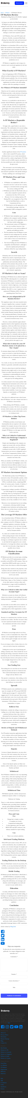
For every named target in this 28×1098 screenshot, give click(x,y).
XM (2, 1080)
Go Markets (4, 1065)
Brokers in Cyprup (5, 1058)
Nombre (14, 974)
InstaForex (3, 1086)
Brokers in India (5, 1056)
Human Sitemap (5, 1039)
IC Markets (4, 1082)
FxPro (2, 1084)
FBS (2, 1078)
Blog (2, 1041)
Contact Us (4, 1043)
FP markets (23, 152)
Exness (2, 1089)
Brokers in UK (4, 1050)
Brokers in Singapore (6, 1054)
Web (14, 987)
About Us (3, 1032)
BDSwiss (3, 1071)
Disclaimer (3, 1036)
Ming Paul (13, 926)
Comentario (14, 956)
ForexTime (3, 1063)
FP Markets (4, 1067)
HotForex (3, 1073)
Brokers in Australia (6, 1052)
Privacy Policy (4, 1034)
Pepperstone (4, 1069)
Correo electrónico (14, 981)
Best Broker (4, 1048)
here (9, 1022)
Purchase (19, 3)
